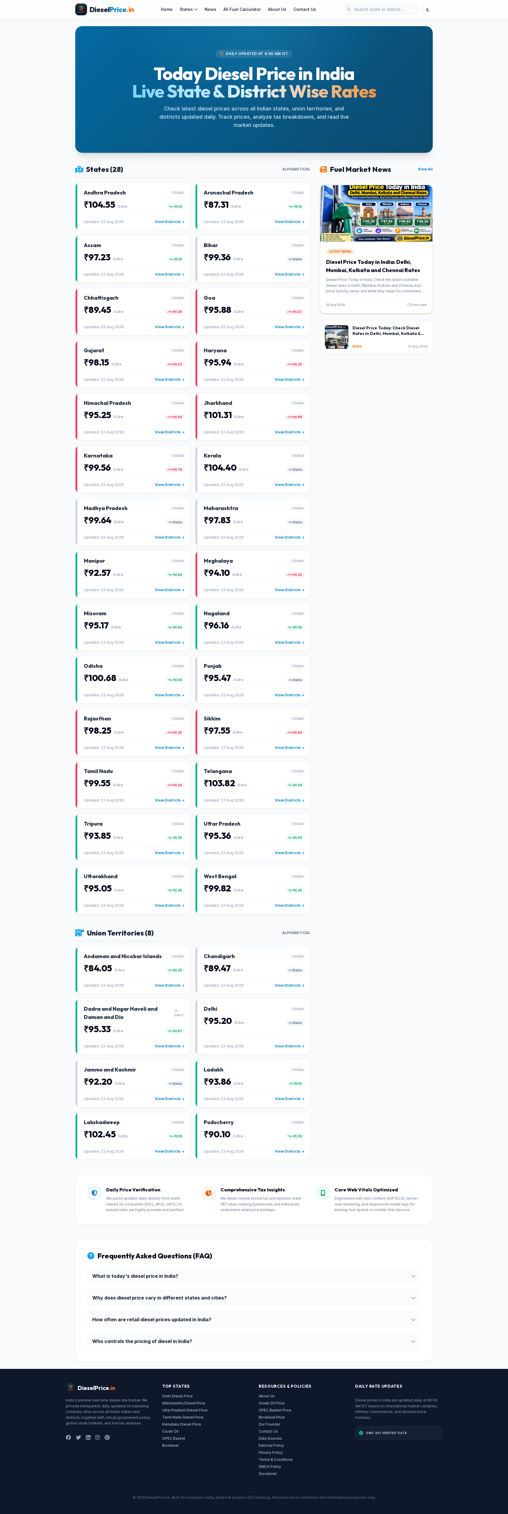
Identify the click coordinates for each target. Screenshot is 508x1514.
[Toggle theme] (428, 9)
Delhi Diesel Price (177, 1396)
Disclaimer (268, 1473)
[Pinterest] (107, 1437)
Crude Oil (170, 1431)
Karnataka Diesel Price (181, 1424)
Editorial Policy (271, 1445)
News (210, 9)
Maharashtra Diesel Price (183, 1403)
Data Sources (270, 1438)
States (186, 9)
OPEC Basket (173, 1438)
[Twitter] (78, 1437)
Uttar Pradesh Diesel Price (185, 1410)
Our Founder (269, 1424)
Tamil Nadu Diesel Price (182, 1417)
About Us (277, 9)
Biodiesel (170, 1445)
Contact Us (304, 9)
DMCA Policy (270, 1466)
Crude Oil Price (272, 1403)
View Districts (168, 221)
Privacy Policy (271, 1452)
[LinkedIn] (88, 1437)
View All (425, 169)
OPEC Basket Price (275, 1410)
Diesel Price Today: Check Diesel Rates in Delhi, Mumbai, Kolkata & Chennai (386, 333)
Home (167, 9)
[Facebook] (68, 1437)
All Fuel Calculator (242, 9)
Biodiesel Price (272, 1417)
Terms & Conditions (276, 1459)
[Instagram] (97, 1437)
